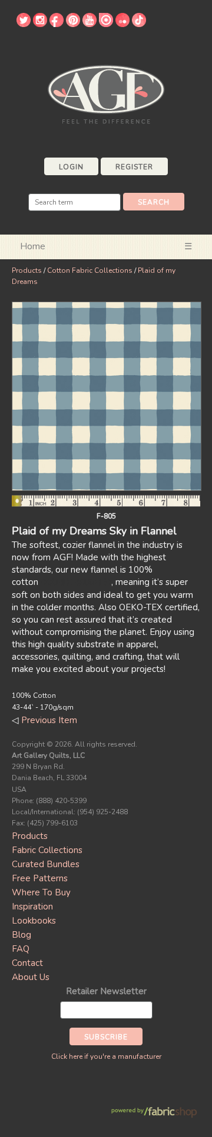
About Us (30, 977)
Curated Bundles (46, 864)
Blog (21, 935)
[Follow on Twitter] (23, 24)
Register (134, 167)
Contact (27, 963)
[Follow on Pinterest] (73, 24)
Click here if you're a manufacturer (106, 1056)
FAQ (20, 949)
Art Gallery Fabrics (106, 93)
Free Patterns (40, 878)
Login (71, 167)
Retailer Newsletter (106, 991)
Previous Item (49, 720)
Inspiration (32, 906)
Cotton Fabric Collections (89, 270)
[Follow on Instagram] (40, 24)
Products (27, 270)
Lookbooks (34, 921)
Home (32, 246)
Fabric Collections (47, 850)
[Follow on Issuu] (106, 24)
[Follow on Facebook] (56, 24)
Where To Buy (41, 892)
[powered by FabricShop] (154, 1112)
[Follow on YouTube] (89, 24)
